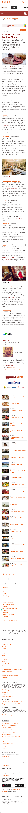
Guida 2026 (5, 756)
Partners (4, 653)
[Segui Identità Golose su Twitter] (7, 2)
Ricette (4, 646)
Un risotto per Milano (8, 743)
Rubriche (8, 18)
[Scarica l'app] (6, 785)
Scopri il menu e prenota (9, 715)
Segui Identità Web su (8, 570)
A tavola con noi (6, 748)
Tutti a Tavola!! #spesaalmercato (11, 737)
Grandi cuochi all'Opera (8, 732)
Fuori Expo (15, 18)
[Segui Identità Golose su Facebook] (3, 2)
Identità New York (7, 730)
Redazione (5, 651)
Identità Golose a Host (8, 734)
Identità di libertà (7, 739)
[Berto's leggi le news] (14, 8)
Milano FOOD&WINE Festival (10, 723)
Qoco (3, 741)
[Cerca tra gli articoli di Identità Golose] (23, 2)
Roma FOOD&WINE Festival (9, 725)
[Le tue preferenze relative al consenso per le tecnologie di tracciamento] (1, 609)
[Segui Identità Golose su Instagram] (5, 2)
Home (3, 18)
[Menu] (2, 13)
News (3, 655)
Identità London (6, 728)
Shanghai (5, 746)
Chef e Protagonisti (7, 644)
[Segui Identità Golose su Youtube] (10, 2)
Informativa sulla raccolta (5, 811)
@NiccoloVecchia (11, 367)
